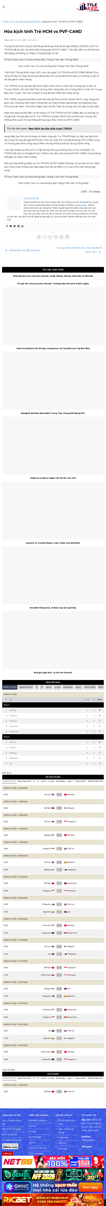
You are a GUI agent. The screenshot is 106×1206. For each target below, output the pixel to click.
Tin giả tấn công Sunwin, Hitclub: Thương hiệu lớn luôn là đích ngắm (53, 283)
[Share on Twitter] (50, 237)
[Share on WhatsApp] (39, 237)
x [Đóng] (7, 1154)
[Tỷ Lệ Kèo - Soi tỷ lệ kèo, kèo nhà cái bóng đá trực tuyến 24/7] (88, 7)
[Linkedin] (22, 226)
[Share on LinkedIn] (67, 237)
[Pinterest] (18, 226)
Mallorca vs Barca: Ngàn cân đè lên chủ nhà (53, 478)
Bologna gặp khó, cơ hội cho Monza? (53, 672)
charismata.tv (80, 205)
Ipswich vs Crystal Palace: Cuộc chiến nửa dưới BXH (53, 543)
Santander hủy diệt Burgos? (24, 250)
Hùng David (31, 40)
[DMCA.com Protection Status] (10, 1146)
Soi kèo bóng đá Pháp (28, 21)
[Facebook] (7, 226)
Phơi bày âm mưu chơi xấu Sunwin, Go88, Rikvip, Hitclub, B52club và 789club (53, 276)
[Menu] (3, 6)
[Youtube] (11, 226)
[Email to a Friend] (56, 237)
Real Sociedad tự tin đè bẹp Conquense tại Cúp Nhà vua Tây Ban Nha (53, 348)
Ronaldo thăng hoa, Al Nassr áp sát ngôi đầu (53, 608)
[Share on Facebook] (44, 237)
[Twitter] (14, 226)
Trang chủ (8, 21)
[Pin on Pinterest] (61, 237)
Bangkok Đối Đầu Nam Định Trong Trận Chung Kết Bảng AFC (53, 413)
